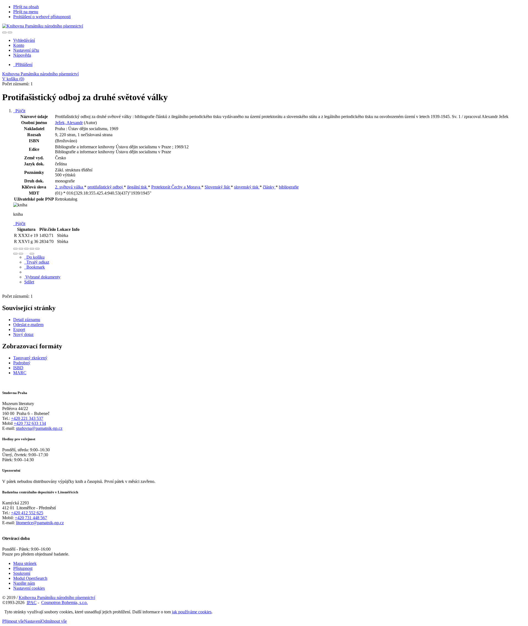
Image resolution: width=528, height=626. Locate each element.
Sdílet (29, 282)
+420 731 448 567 (31, 517)
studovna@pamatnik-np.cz (39, 428)
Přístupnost (22, 568)
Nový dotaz (23, 334)
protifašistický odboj (105, 187)
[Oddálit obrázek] (21, 249)
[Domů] (42, 26)
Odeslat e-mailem (28, 324)
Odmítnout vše (54, 621)
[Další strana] (32, 254)
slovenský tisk (247, 187)
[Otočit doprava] (21, 254)
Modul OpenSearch (30, 578)
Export (19, 329)
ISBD (18, 367)
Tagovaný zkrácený (30, 358)
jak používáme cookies (191, 611)
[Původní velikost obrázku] (26, 249)
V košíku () (13, 78)
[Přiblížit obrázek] (15, 249)
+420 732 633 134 (30, 423)
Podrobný (21, 362)
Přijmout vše (13, 621)
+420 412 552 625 (27, 512)
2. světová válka (69, 187)
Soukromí (21, 573)
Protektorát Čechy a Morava (176, 187)
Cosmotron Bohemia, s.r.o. (64, 602)
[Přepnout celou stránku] (32, 249)
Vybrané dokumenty (42, 277)
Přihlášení (22, 64)
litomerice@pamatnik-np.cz (40, 522)
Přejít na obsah (26, 6)
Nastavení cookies (29, 588)
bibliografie (289, 187)
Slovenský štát (218, 187)
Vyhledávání (24, 40)
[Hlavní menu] (10, 32)
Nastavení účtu (26, 50)
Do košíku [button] (34, 257)
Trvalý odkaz (36, 262)
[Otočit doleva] (15, 254)
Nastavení (32, 621)
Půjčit (19, 110)
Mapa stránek (25, 563)
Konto (18, 45)
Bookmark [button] (34, 267)
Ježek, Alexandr (69, 122)
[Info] (37, 249)
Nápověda (22, 55)
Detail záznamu (26, 319)
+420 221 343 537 (27, 418)
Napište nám (24, 583)
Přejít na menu (25, 11)
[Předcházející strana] (26, 254)
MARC (19, 372)
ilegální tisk (137, 187)
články (269, 187)
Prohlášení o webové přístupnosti (42, 16)
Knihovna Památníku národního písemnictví (40, 74)
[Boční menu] (4, 32)
